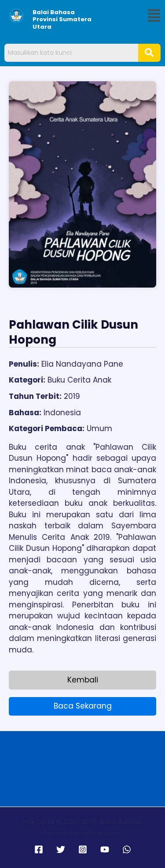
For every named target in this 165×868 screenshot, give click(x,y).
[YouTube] (104, 849)
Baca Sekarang (83, 706)
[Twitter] (60, 849)
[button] (154, 16)
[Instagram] (82, 849)
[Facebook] (38, 849)
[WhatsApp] (126, 849)
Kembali (82, 680)
